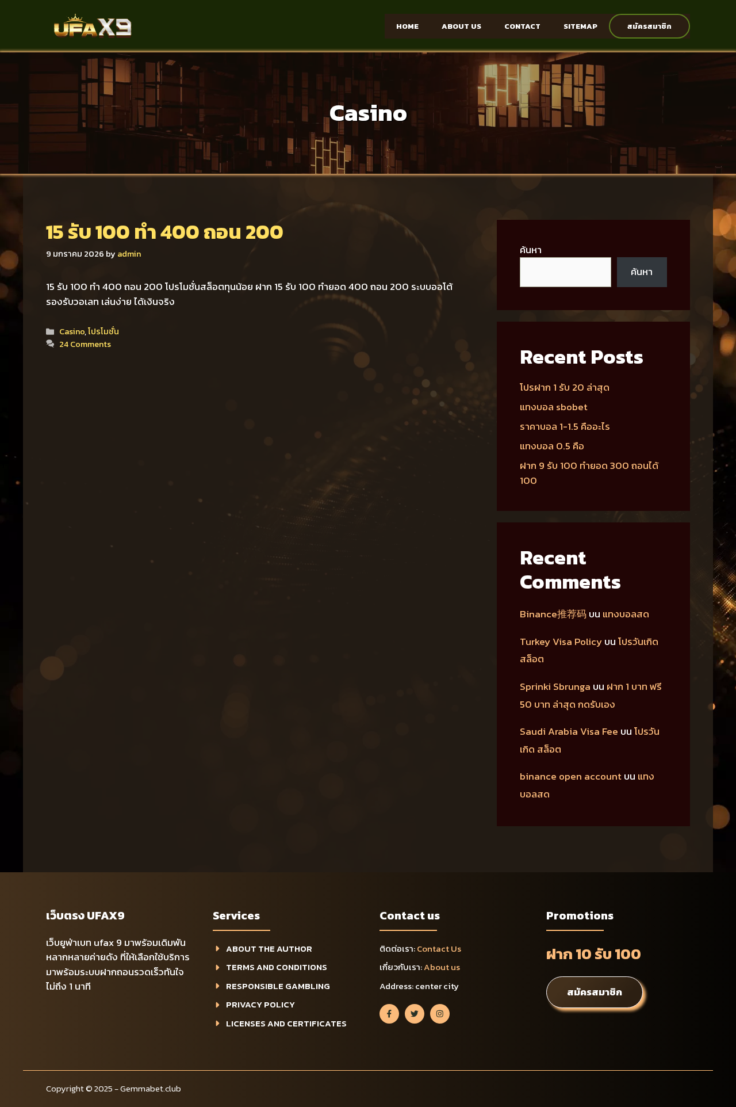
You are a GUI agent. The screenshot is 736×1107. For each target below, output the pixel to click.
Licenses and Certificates (286, 1023)
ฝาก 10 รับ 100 (593, 953)
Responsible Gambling (278, 986)
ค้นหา (531, 249)
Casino (72, 331)
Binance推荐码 (553, 613)
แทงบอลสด (626, 613)
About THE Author (269, 948)
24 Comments (85, 344)
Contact (522, 26)
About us (442, 967)
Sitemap (580, 26)
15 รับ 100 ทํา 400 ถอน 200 (164, 231)
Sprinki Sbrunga (555, 686)
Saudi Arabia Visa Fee (569, 731)
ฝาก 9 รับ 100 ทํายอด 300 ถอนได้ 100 (589, 473)
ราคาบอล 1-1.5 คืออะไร (565, 426)
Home (407, 26)
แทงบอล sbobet (554, 406)
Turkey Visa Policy (561, 641)
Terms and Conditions (276, 967)
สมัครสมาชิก (649, 26)
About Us (461, 26)
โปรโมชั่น (103, 331)
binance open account (571, 776)
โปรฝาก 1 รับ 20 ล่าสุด (565, 387)
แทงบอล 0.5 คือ (552, 445)
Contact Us (439, 948)
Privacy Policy (260, 1004)
